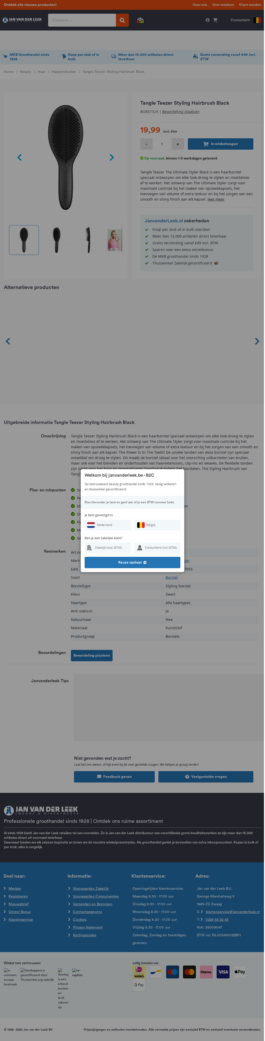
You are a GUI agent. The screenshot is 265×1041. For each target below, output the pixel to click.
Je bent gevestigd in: (99, 515)
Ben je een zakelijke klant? (103, 538)
